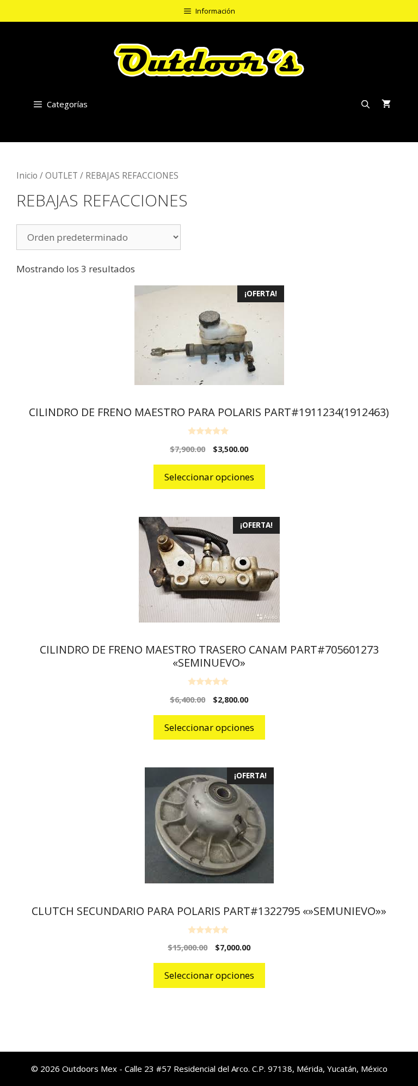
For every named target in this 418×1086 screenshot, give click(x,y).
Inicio (27, 175)
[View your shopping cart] (386, 104)
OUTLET (61, 175)
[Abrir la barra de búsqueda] (365, 104)
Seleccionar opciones (209, 477)
